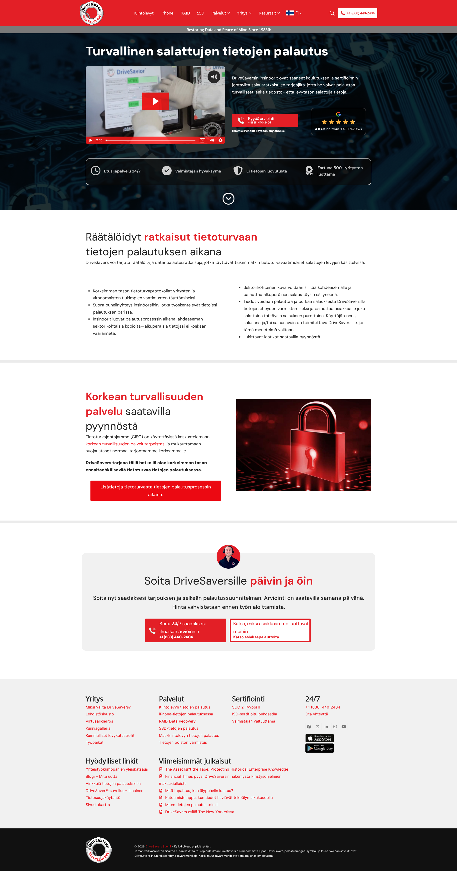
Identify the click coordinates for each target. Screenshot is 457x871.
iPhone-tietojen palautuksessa (186, 714)
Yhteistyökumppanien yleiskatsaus (117, 769)
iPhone (167, 13)
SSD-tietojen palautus (178, 728)
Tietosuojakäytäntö (103, 797)
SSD (200, 13)
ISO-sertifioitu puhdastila (254, 714)
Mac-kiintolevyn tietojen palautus (189, 735)
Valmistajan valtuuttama (253, 721)
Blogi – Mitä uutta (101, 776)
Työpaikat (95, 742)
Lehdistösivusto (100, 714)
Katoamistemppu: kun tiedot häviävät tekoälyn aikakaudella (219, 797)
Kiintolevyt (144, 13)
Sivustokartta (98, 804)
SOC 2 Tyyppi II (246, 707)
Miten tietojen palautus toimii (191, 804)
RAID (185, 13)
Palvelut (218, 13)
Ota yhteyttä (316, 714)
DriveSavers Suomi (158, 846)
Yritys (242, 13)
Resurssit (267, 13)
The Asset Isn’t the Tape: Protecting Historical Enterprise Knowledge (226, 769)
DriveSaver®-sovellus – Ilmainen (114, 790)
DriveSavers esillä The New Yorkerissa (199, 811)
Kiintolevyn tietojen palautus (184, 707)
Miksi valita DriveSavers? (108, 707)
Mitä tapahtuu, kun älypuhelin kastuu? (199, 790)
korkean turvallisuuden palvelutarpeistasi (125, 444)
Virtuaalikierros (99, 721)
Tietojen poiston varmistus (183, 742)
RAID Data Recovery (177, 721)
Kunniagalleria (98, 728)
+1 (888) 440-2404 (322, 707)
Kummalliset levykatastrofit (110, 735)
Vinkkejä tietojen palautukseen (113, 783)
